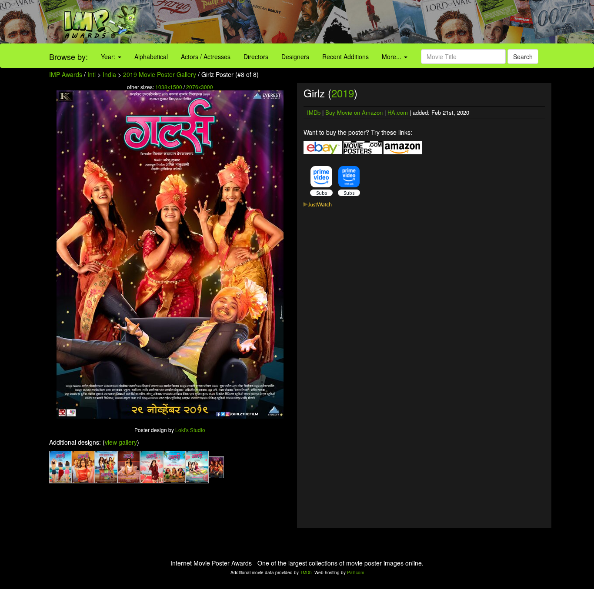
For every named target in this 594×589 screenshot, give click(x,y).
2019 (342, 92)
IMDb (313, 112)
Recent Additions (345, 56)
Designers (295, 56)
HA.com (397, 112)
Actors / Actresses (205, 56)
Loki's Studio (190, 429)
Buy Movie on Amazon (354, 112)
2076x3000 (199, 86)
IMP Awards (65, 74)
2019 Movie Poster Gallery (159, 74)
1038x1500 (168, 86)
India (109, 74)
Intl (91, 74)
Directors (256, 56)
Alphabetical (151, 56)
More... (392, 56)
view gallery (121, 442)
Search (523, 56)
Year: (109, 56)
